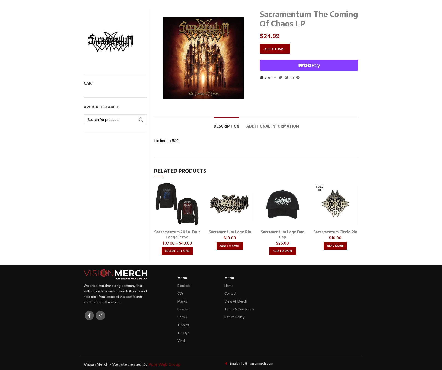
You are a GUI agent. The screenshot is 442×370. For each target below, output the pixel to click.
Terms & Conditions (239, 309)
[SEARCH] (141, 119)
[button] (230, 246)
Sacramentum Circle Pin (335, 232)
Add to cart (274, 49)
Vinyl (181, 341)
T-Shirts (183, 325)
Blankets (183, 286)
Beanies (183, 309)
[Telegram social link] (298, 77)
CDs (180, 293)
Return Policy (234, 317)
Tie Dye (183, 333)
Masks (182, 301)
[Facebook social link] (275, 77)
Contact (230, 293)
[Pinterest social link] (286, 77)
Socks (182, 317)
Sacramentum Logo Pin (230, 232)
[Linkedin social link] (292, 77)
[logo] (115, 274)
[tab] (226, 124)
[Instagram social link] (100, 315)
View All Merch (235, 301)
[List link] (256, 363)
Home (228, 286)
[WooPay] (309, 65)
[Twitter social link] (280, 77)
